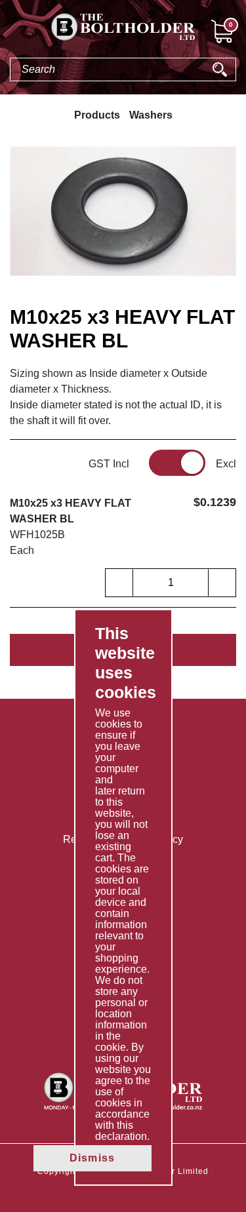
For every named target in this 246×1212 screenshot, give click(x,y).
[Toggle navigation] (10, 33)
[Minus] (119, 582)
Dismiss (92, 1157)
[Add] (222, 582)
